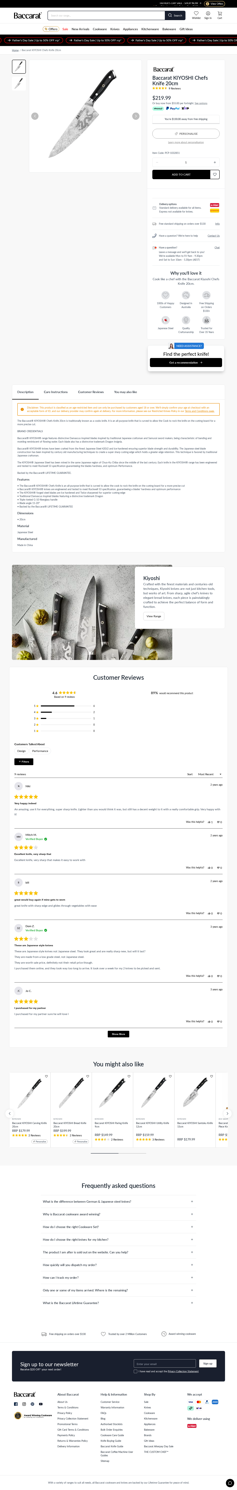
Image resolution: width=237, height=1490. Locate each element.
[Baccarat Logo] (28, 15)
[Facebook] (16, 1404)
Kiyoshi (16, 1118)
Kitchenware (150, 29)
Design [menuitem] (21, 751)
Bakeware (169, 29)
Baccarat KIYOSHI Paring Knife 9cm (111, 1124)
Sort (190, 774)
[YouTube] (41, 1404)
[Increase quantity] (206, 162)
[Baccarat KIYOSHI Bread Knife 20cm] (71, 1093)
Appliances (130, 29)
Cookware (100, 29)
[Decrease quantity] (166, 162)
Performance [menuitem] (40, 751)
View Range (154, 616)
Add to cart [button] (181, 174)
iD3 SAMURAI (226, 1118)
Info (217, 223)
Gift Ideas (186, 29)
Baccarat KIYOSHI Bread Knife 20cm (69, 1124)
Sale (65, 29)
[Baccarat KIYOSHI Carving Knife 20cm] (29, 1093)
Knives (115, 29)
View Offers (215, 3)
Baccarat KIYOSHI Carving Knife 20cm (29, 1124)
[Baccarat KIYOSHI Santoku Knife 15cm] (195, 1093)
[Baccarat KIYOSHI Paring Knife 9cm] (112, 1093)
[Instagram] (24, 1404)
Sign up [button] (207, 1363)
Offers (53, 29)
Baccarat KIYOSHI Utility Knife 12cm (152, 1124)
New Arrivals (80, 29)
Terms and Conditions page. (199, 411)
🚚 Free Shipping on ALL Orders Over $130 (175, 3)
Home (15, 50)
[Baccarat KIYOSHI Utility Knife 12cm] (153, 1093)
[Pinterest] (32, 1404)
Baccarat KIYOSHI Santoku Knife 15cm (195, 1124)
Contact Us (214, 235)
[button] (35, 116)
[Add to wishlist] (46, 1076)
